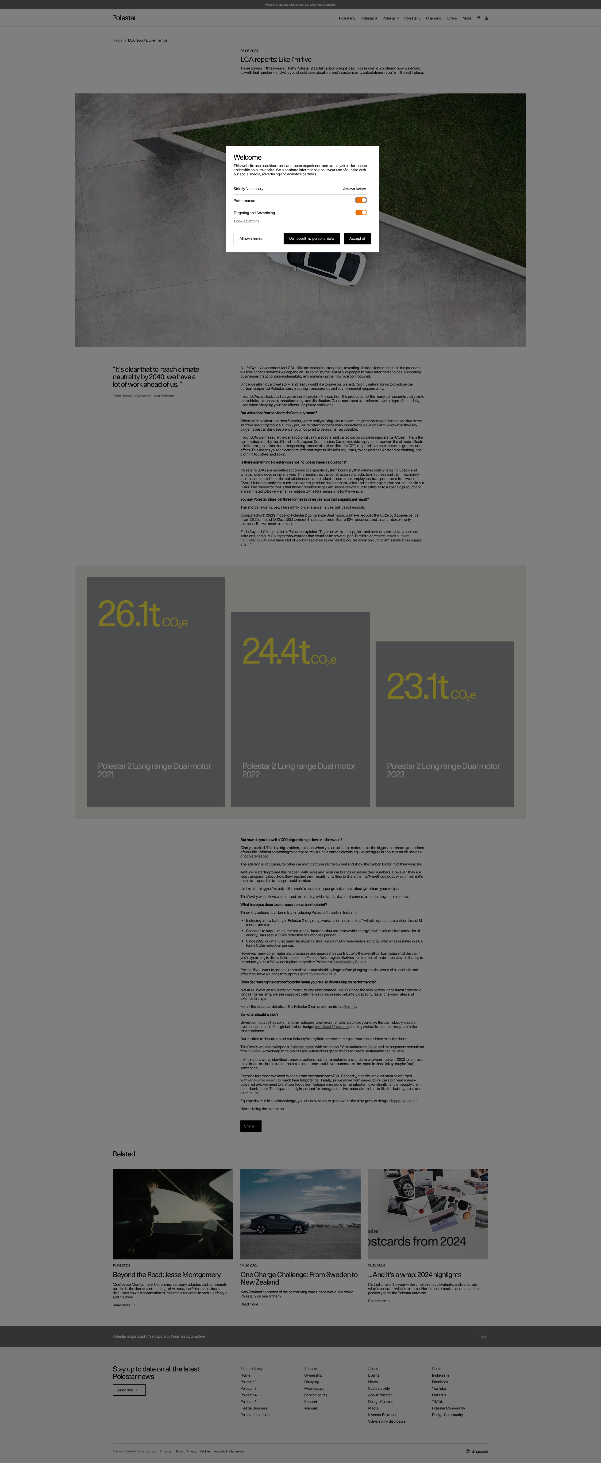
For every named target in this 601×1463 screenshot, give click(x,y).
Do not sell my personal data (311, 238)
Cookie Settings (246, 221)
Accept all (357, 238)
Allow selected (251, 239)
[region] (302, 199)
